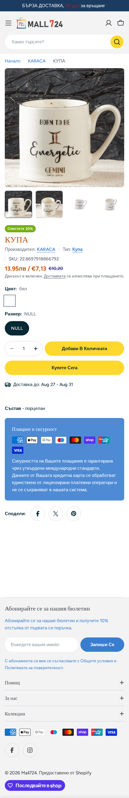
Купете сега (64, 367)
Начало (12, 61)
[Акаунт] (108, 23)
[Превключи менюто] (8, 23)
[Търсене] (117, 41)
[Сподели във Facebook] (38, 513)
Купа (77, 249)
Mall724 (29, 773)
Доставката (55, 276)
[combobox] (64, 42)
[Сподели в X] (56, 513)
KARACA (37, 61)
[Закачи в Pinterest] (74, 513)
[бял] (9, 301)
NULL (17, 328)
